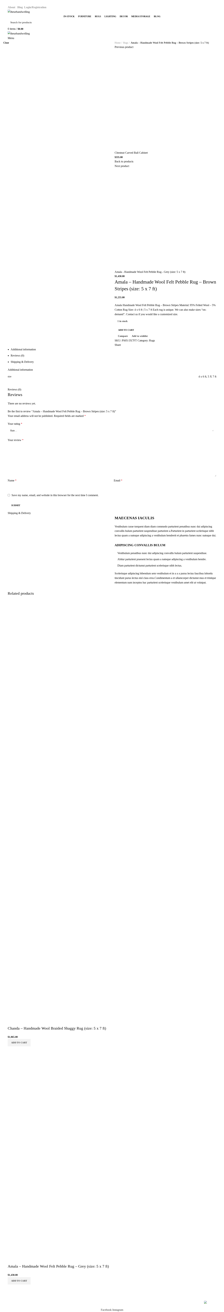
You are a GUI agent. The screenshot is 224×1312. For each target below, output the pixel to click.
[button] (19, 1281)
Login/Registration (35, 7)
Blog (20, 7)
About (12, 7)
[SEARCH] (211, 23)
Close (6, 43)
